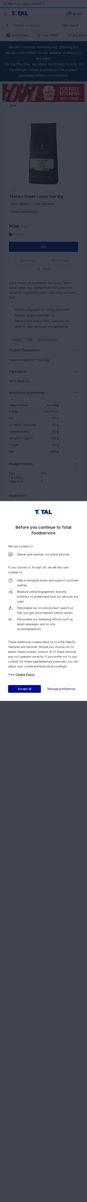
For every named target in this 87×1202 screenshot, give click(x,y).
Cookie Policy (25, 674)
